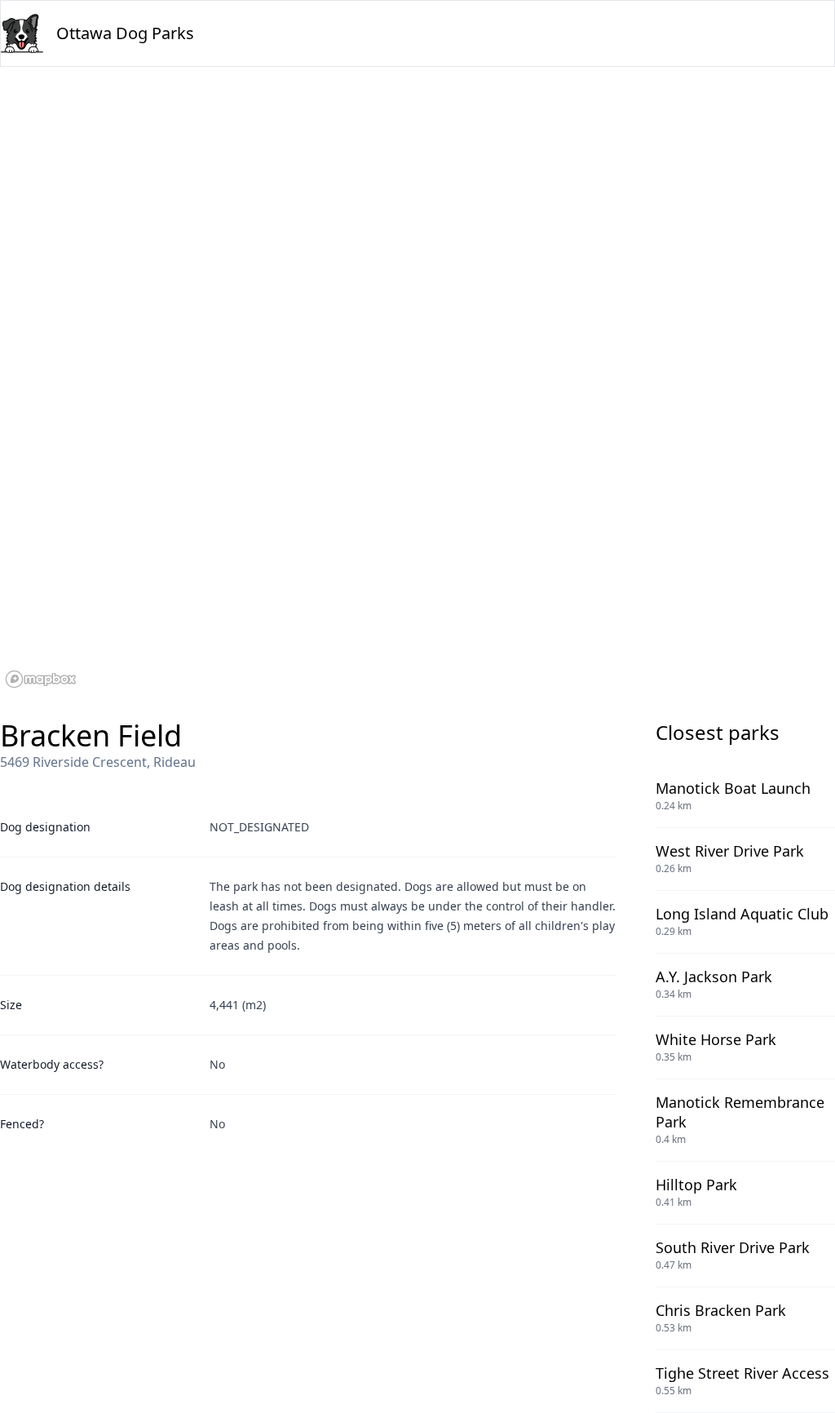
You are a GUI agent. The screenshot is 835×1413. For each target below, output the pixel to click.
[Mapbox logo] (41, 679)
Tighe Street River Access (742, 1373)
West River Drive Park (730, 851)
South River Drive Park (733, 1247)
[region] (417, 380)
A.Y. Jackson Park (714, 976)
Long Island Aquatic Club (742, 914)
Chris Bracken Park (721, 1310)
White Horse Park (716, 1039)
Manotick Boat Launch (733, 788)
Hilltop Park (696, 1184)
